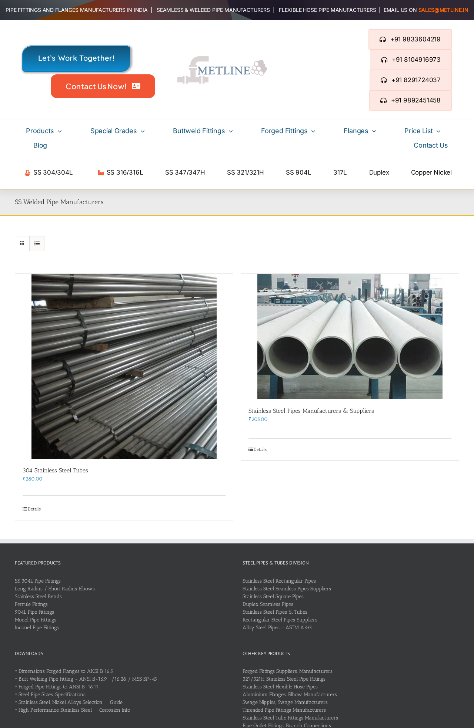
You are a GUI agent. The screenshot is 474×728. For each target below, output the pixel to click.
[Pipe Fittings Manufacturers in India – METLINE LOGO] (222, 58)
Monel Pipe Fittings (35, 620)
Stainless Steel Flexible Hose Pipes (280, 687)
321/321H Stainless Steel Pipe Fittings (284, 679)
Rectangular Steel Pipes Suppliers (280, 620)
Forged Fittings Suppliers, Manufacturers (288, 671)
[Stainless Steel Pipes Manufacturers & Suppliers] (350, 336)
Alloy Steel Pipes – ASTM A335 (277, 627)
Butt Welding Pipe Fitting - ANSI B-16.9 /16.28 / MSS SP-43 (88, 679)
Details (34, 509)
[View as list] (37, 243)
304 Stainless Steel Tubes (55, 470)
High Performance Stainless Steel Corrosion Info (74, 710)
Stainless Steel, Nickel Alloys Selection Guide (71, 702)
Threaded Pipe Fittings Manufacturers (284, 710)
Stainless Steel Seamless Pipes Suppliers (287, 589)
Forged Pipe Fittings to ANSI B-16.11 (59, 687)
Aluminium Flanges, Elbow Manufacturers (290, 694)
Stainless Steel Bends (38, 596)
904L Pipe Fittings (34, 612)
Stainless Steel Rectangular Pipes (279, 581)
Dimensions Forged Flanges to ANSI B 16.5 (66, 671)
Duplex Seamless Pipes (268, 604)
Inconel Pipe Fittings (37, 627)
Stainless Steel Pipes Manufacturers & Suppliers (311, 410)
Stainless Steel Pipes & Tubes (275, 612)
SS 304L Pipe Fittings (38, 581)
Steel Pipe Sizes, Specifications (52, 694)
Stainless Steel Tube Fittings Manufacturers (290, 718)
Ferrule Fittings (31, 604)
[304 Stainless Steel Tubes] (124, 366)
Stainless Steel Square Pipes (273, 596)
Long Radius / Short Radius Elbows (55, 589)
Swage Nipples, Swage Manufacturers (285, 702)
